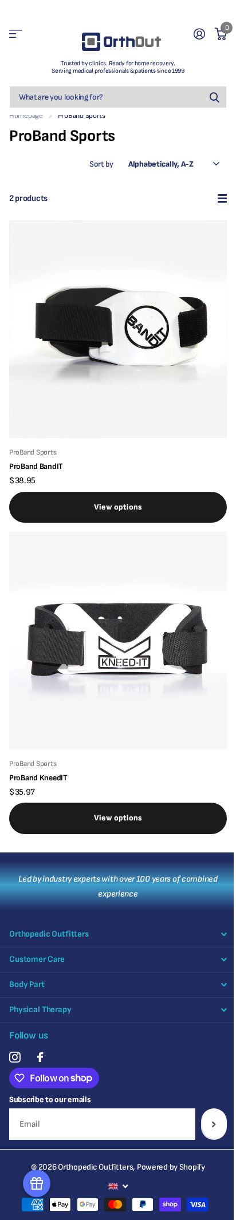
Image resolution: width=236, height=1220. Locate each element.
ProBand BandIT (36, 466)
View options (118, 507)
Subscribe (214, 1123)
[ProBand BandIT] (118, 329)
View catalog (15, 34)
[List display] (222, 198)
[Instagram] (14, 1057)
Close (118, 934)
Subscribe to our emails (50, 1099)
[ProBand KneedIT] (118, 640)
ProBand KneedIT (38, 778)
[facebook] (40, 1057)
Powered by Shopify (171, 1167)
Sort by (101, 164)
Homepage (26, 115)
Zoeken (214, 97)
